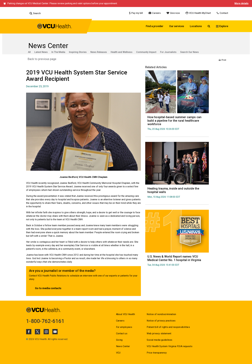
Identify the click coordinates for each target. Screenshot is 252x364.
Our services (176, 26)
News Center (123, 346)
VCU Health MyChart (200, 13)
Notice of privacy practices (161, 320)
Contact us (121, 333)
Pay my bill (137, 13)
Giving (119, 340)
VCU (118, 352)
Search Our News (189, 52)
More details (242, 3)
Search (37, 13)
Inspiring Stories (78, 52)
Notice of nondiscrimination (161, 314)
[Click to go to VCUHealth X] (37, 331)
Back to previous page (42, 59)
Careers (156, 13)
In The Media (58, 52)
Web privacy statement (159, 333)
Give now (174, 13)
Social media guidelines (159, 340)
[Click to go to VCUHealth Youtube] (55, 331)
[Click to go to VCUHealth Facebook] (28, 331)
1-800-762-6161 (45, 321)
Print (223, 60)
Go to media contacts (48, 288)
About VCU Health (125, 314)
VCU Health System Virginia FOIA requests (169, 346)
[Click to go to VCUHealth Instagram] (46, 331)
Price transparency (157, 352)
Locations (196, 26)
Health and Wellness (121, 52)
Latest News (41, 52)
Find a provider (154, 26)
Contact (223, 13)
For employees (124, 327)
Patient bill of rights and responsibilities (168, 327)
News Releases (98, 52)
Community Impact (146, 52)
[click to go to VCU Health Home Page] (54, 26)
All (29, 52)
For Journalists (168, 52)
